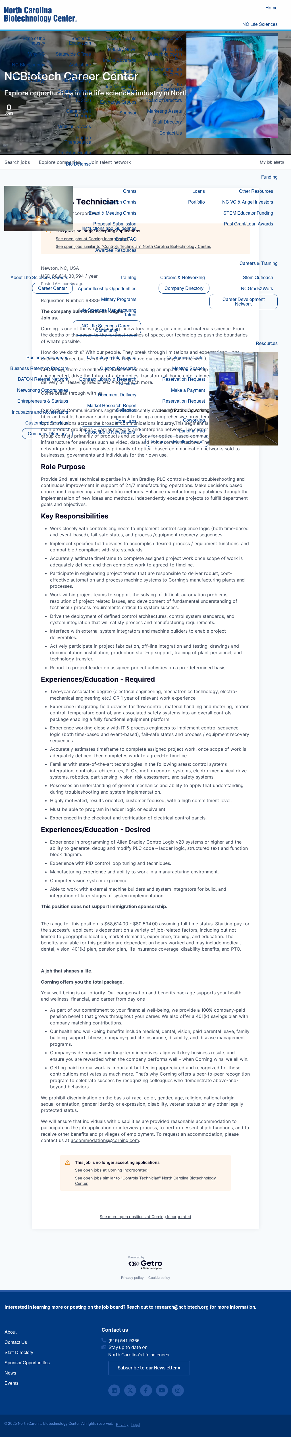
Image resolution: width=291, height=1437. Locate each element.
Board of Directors (164, 100)
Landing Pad (192, 430)
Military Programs (118, 299)
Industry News (122, 49)
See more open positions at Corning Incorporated (145, 1216)
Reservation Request (183, 379)
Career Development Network (244, 301)
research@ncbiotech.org (182, 1307)
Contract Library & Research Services (107, 381)
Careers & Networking (182, 277)
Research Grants (119, 201)
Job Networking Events (120, 88)
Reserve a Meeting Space (177, 441)
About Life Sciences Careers (39, 277)
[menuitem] (276, 8)
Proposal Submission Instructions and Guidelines (109, 225)
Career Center (52, 288)
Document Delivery (117, 394)
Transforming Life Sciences (164, 71)
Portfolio (196, 201)
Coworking (194, 420)
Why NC (36, 54)
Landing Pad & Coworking (182, 410)
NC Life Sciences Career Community (107, 327)
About (10, 1332)
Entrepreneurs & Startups (42, 401)
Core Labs (125, 421)
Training (128, 277)
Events (11, 1383)
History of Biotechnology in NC (165, 54)
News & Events (120, 38)
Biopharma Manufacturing (76, 77)
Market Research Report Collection (111, 407)
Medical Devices (74, 126)
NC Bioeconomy (28, 64)
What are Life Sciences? (168, 86)
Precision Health (74, 152)
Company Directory (184, 288)
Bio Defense (78, 163)
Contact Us (170, 132)
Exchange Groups (118, 102)
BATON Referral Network (43, 379)
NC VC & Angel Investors (247, 201)
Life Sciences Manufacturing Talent (107, 312)
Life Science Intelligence (111, 357)
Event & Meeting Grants (112, 213)
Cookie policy (159, 1277)
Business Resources (47, 357)
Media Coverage (119, 60)
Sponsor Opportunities (27, 1362)
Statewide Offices (73, 54)
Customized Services (46, 422)
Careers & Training (259, 263)
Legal (135, 1424)
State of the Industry (33, 40)
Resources (267, 343)
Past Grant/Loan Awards (248, 223)
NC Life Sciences (260, 24)
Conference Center (186, 357)
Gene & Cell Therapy (78, 113)
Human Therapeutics (78, 139)
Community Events (124, 73)
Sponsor (127, 112)
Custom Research (118, 368)
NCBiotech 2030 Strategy (28, 77)
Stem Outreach (258, 277)
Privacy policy (132, 1277)
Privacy (122, 1424)
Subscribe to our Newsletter (147, 1368)
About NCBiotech (164, 38)
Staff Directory (167, 121)
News (10, 1372)
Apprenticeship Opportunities (107, 288)
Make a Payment (188, 390)
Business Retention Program (39, 368)
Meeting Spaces (188, 368)
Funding (269, 176)
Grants (129, 191)
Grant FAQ (125, 239)
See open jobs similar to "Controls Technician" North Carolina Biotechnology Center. (145, 1180)
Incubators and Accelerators (40, 412)
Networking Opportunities (42, 390)
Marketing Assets (164, 111)
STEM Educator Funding (248, 213)
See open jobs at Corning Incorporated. (112, 1170)
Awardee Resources (115, 250)
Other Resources (256, 191)
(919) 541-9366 (124, 1340)
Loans (198, 191)
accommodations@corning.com (105, 1140)
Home (271, 7)
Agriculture (80, 64)
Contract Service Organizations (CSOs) (74, 95)
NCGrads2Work (257, 288)
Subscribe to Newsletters (110, 431)
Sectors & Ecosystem (80, 40)
